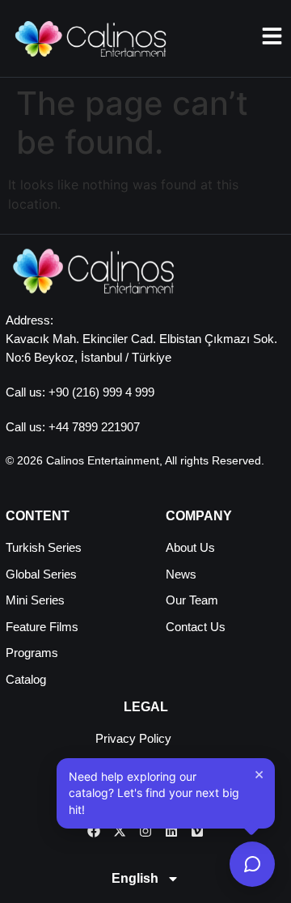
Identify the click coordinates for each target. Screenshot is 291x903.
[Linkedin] (171, 831)
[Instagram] (145, 831)
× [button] (259, 773)
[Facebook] (94, 831)
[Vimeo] (197, 831)
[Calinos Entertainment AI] (252, 864)
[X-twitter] (120, 831)
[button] (166, 793)
